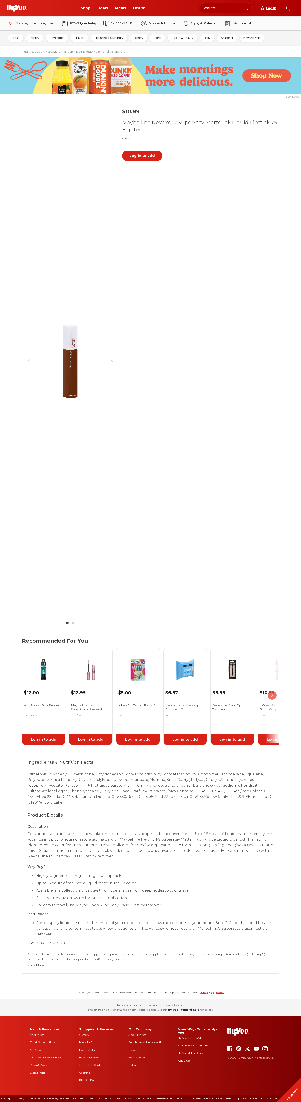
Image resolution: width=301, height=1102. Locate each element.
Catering (84, 1072)
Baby (207, 37)
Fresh (15, 37)
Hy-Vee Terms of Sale (183, 1009)
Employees (194, 1098)
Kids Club (184, 1060)
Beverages (57, 37)
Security (95, 1098)
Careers (133, 1050)
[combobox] (225, 8)
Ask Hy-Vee (37, 1034)
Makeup (67, 51)
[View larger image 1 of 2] (70, 361)
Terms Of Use (112, 1098)
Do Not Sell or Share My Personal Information (57, 1098)
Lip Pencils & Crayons (110, 51)
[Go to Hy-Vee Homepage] (17, 8)
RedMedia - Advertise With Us (147, 1042)
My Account (37, 1050)
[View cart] (288, 8)
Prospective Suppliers (217, 1098)
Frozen (79, 37)
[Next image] (111, 361)
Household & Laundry (109, 37)
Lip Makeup (84, 51)
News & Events (137, 1057)
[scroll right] (272, 695)
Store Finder (37, 1072)
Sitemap (5, 1098)
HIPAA (128, 1098)
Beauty (53, 51)
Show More (35, 965)
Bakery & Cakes (89, 1057)
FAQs (132, 1065)
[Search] (246, 8)
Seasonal (227, 37)
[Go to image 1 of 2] (67, 623)
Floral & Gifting (88, 1050)
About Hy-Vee (137, 1034)
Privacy (19, 1098)
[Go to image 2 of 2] (73, 623)
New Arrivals (251, 37)
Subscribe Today (211, 993)
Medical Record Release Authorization (159, 1098)
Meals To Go (86, 1042)
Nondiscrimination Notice (266, 1098)
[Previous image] (28, 361)
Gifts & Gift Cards (90, 1065)
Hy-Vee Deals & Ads (190, 1037)
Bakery (138, 37)
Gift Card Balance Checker (46, 1057)
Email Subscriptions (42, 1042)
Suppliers (241, 1098)
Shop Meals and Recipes (193, 1045)
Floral (157, 37)
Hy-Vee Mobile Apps (190, 1053)
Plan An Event (88, 1080)
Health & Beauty (182, 37)
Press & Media (38, 1065)
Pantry (34, 37)
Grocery (84, 1034)
